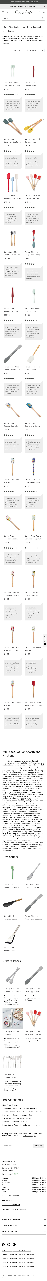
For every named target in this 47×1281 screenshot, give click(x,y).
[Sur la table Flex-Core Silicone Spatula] (34, 295)
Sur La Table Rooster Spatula (11, 424)
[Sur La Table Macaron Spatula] (13, 523)
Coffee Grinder (9, 1112)
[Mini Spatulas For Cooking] (13, 1018)
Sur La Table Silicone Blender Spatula (11, 310)
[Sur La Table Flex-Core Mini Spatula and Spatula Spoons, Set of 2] (13, 126)
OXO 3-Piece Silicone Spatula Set (12, 197)
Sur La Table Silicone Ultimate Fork (11, 886)
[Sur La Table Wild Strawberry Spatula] (13, 634)
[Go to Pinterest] (14, 1244)
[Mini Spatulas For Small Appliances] (34, 975)
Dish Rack (6, 1115)
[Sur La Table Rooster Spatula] (13, 410)
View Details (22, 1209)
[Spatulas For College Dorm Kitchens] (13, 1061)
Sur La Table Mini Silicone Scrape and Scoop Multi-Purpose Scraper (12, 368)
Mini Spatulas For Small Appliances (32, 990)
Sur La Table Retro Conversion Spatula (33, 537)
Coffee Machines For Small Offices (17, 1118)
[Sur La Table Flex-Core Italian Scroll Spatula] (34, 466)
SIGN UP (38, 1146)
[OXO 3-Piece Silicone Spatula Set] (13, 182)
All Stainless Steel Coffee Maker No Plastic (20, 1108)
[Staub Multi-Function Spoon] (13, 903)
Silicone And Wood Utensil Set (15, 1122)
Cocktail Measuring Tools (23, 1115)
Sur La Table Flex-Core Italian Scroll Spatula (32, 481)
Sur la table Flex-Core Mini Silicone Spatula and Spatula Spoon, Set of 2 (12, 84)
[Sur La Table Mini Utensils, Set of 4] (34, 182)
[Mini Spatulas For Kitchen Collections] (13, 975)
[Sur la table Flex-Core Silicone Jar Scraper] (34, 871)
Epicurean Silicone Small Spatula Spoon (34, 704)
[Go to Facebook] (3, 1244)
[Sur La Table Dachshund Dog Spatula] (34, 410)
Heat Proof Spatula (10, 1105)
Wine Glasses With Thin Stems (30, 1112)
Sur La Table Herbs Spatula (33, 648)
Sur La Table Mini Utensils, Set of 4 (32, 197)
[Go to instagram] (8, 1244)
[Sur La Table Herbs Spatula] (34, 634)
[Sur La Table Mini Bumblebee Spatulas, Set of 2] (34, 126)
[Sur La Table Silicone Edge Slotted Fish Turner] (13, 934)
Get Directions (8, 1209)
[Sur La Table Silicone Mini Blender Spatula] (34, 70)
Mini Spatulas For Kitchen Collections (22, 846)
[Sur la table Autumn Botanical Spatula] (13, 579)
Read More (6, 43)
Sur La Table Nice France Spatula (32, 593)
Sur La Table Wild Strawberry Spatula (12, 648)
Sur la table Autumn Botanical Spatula (12, 593)
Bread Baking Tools (10, 1125)
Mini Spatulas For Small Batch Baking (33, 1033)
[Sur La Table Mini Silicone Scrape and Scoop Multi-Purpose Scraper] (13, 354)
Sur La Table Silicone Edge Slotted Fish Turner (12, 949)
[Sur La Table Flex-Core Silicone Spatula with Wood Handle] (34, 354)
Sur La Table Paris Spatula (11, 481)
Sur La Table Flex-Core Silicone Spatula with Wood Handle (33, 368)
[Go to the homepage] (23, 11)
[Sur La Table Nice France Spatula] (34, 579)
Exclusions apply (29, 1136)
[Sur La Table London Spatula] (13, 689)
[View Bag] (44, 12)
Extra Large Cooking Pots (31, 1125)
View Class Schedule (11, 1205)
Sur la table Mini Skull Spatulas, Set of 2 (12, 253)
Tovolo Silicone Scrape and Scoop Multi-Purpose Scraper (32, 253)
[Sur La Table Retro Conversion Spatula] (34, 523)
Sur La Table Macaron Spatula (11, 537)
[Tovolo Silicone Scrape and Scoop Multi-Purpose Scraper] (34, 239)
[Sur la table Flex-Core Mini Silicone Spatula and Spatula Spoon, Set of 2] (13, 70)
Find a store (7, 1200)
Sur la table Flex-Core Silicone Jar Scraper (32, 886)
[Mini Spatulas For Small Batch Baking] (34, 1018)
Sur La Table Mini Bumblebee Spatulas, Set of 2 (32, 140)
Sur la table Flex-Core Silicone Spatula (32, 310)
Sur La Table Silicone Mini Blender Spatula (32, 84)
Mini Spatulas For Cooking (11, 1033)
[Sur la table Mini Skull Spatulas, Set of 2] (13, 239)
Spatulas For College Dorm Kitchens (10, 1076)
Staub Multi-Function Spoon (10, 917)
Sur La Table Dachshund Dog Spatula (32, 424)
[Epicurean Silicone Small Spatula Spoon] (34, 689)
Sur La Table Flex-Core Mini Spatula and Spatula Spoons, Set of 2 (12, 140)
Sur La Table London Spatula (13, 704)
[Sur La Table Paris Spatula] (13, 466)
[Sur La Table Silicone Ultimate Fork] (13, 871)
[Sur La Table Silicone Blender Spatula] (13, 295)
